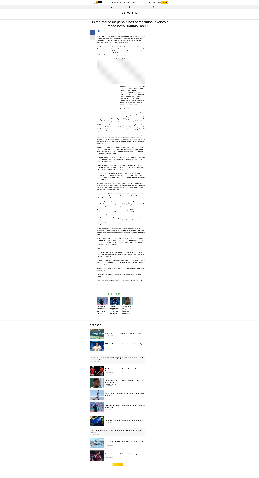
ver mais (116, 464)
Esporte (129, 12)
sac (150, 2)
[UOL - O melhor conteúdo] (98, 2)
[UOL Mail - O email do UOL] (153, 2)
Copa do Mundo (146, 7)
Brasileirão (139, 7)
